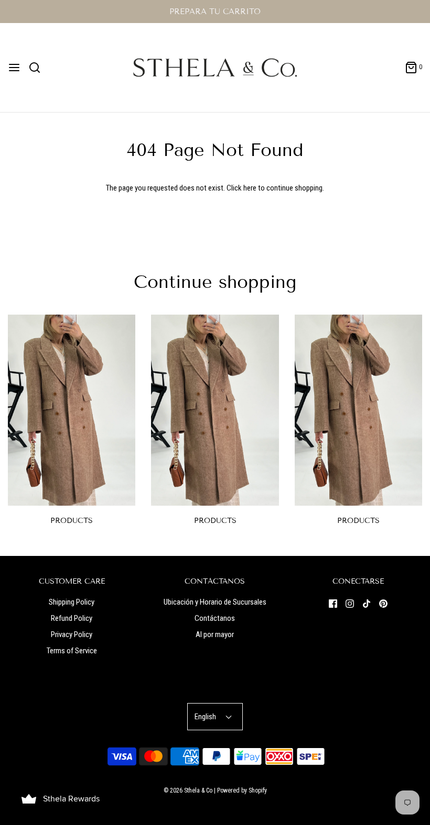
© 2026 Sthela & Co (188, 790)
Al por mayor (215, 634)
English (206, 716)
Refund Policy (71, 618)
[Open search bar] (38, 67)
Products (71, 520)
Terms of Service (72, 650)
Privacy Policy (71, 634)
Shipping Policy (71, 602)
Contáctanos (215, 618)
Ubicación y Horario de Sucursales (215, 602)
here (249, 188)
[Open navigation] (14, 67)
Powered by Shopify (242, 790)
